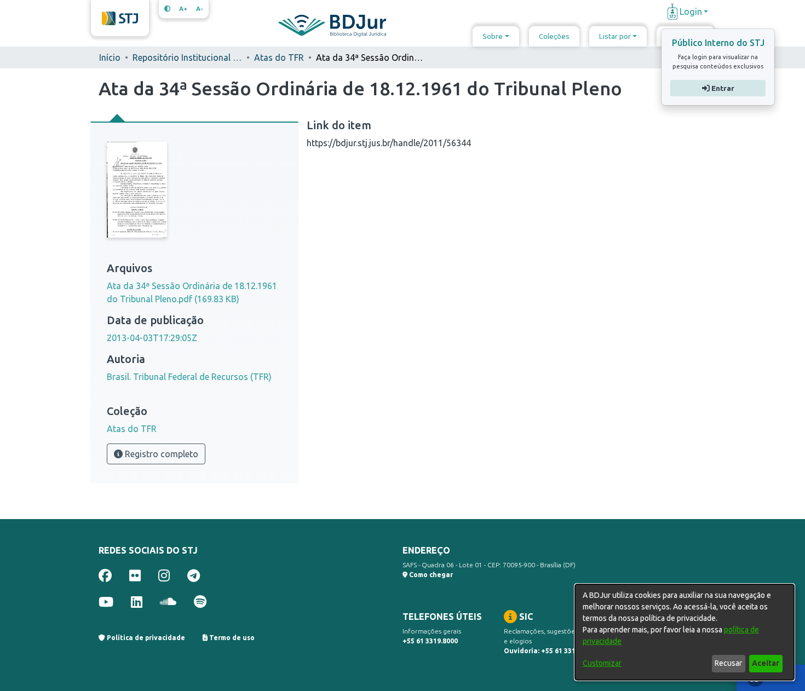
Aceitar (765, 663)
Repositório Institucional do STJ (187, 57)
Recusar (728, 663)
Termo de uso (231, 637)
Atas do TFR (279, 57)
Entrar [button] (721, 88)
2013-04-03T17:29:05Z (152, 338)
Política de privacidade (145, 637)
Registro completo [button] (160, 454)
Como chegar (430, 574)
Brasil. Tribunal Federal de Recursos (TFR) (189, 377)
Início (109, 57)
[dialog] (684, 632)
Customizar (602, 663)
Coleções (554, 36)
